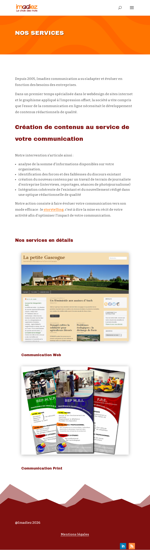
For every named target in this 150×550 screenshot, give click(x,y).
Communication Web (41, 355)
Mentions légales (75, 534)
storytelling (53, 210)
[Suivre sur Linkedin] (123, 546)
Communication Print (41, 468)
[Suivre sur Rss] (132, 546)
